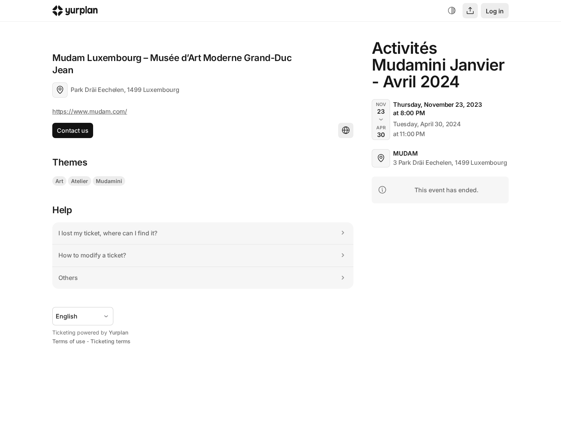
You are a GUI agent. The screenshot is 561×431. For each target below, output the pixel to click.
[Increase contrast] (451, 10)
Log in (495, 11)
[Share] (470, 10)
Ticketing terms (110, 341)
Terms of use (68, 341)
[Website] (345, 130)
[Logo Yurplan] (75, 12)
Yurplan (118, 332)
